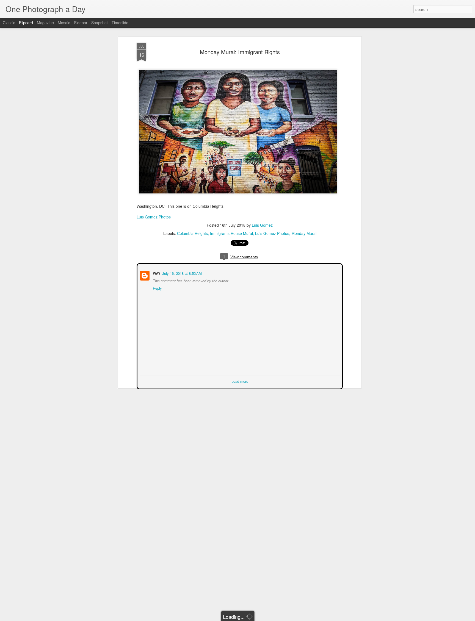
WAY (156, 272)
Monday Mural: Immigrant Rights (240, 52)
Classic (9, 22)
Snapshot (99, 22)
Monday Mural (303, 233)
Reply (156, 287)
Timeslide (120, 22)
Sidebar (80, 22)
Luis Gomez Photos (154, 217)
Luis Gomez (262, 225)
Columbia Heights (192, 233)
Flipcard (26, 22)
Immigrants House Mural (231, 233)
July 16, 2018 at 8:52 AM (181, 272)
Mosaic (64, 22)
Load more (239, 380)
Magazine (45, 22)
